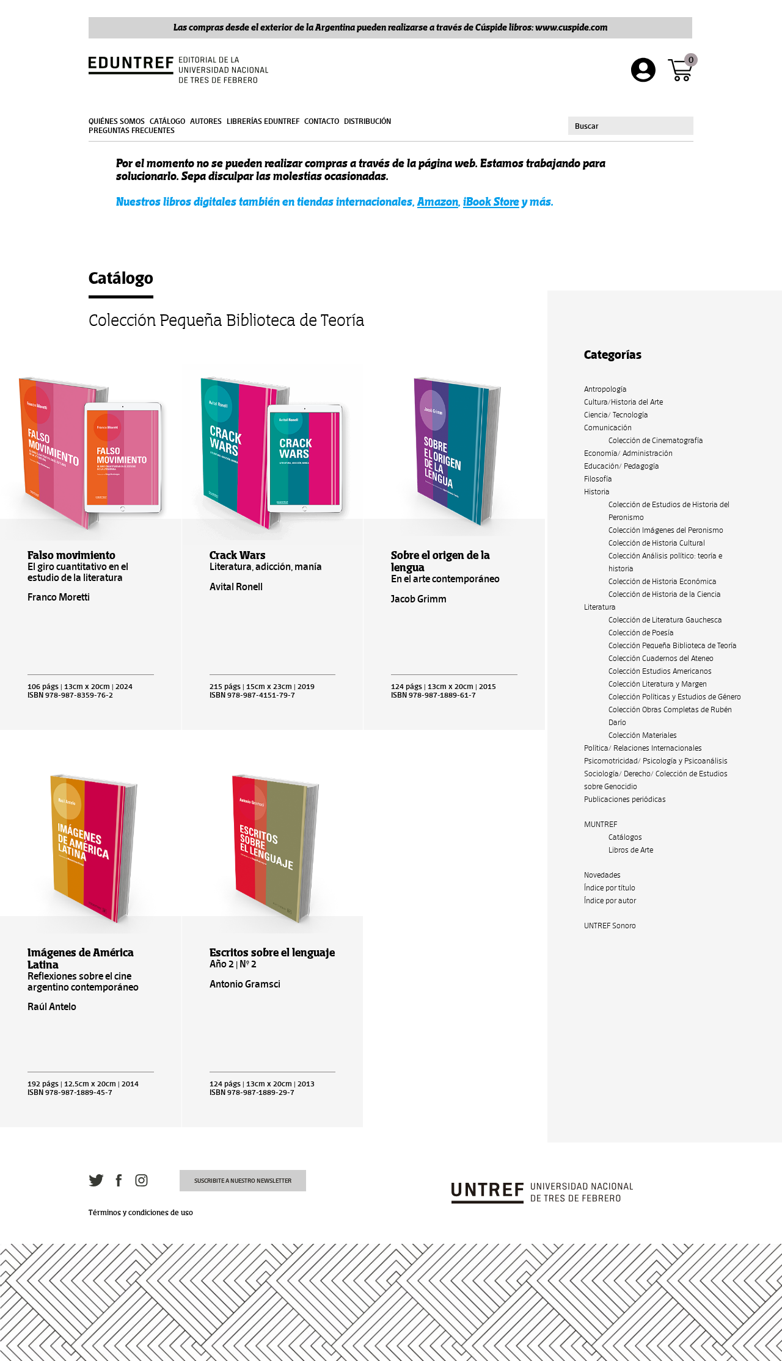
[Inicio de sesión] (643, 69)
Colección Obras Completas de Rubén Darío (670, 716)
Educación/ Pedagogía (621, 466)
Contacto (321, 121)
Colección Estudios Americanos (660, 671)
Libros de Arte (630, 849)
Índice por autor (610, 900)
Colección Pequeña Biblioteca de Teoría (672, 645)
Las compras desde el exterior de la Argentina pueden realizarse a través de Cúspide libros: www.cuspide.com (391, 27)
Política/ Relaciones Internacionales (643, 748)
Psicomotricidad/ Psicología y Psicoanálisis (656, 760)
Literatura (600, 607)
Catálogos (625, 837)
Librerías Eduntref (263, 121)
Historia (597, 491)
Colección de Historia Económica (662, 581)
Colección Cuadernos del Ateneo (661, 658)
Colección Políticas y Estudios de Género (674, 696)
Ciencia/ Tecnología (616, 414)
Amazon (437, 201)
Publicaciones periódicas (625, 799)
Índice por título (609, 887)
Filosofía (598, 478)
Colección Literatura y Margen (657, 683)
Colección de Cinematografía (655, 440)
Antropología (605, 389)
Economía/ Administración (628, 453)
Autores (206, 121)
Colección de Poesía (641, 632)
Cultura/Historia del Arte (623, 401)
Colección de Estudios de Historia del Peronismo (668, 511)
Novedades (602, 874)
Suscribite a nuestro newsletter (242, 1180)
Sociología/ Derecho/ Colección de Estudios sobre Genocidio (656, 780)
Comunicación (608, 427)
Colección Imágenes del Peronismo (665, 530)
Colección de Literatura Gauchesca (665, 619)
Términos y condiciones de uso (141, 1212)
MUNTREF (600, 824)
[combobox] (630, 126)
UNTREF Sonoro (610, 925)
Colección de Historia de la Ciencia (664, 594)
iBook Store (491, 201)
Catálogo (167, 121)
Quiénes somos (117, 121)
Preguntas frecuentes (132, 130)
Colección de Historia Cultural (656, 542)
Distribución (367, 121)
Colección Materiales (642, 735)
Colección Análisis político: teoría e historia (665, 562)
